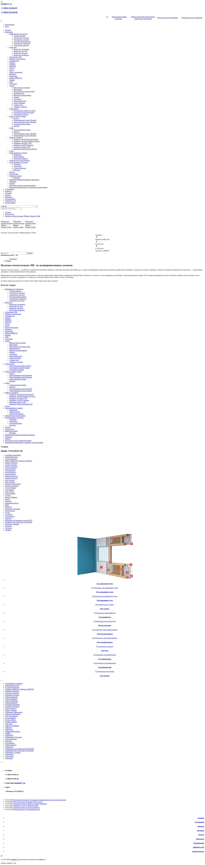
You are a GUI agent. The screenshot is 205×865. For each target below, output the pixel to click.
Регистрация (9, 24)
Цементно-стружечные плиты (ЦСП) (18, 520)
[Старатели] (9, 743)
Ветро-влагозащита (21, 158)
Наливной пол (19, 93)
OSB (11, 82)
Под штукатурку (104, 625)
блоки (11, 128)
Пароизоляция (19, 157)
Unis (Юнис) (9, 490)
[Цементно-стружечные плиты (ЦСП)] (19, 749)
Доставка (200, 830)
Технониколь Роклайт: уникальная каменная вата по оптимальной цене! (39, 800)
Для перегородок (104, 659)
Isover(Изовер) (10, 470)
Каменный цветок (11, 503)
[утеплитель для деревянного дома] (105, 588)
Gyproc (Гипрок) (11, 465)
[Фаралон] (9, 747)
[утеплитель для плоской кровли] (104, 630)
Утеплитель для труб (21, 40)
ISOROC (12, 65)
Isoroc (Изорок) (10, 469)
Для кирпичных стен (105, 600)
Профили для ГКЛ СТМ (22, 143)
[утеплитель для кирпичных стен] (104, 596)
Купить (30, 253)
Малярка (17, 178)
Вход (7, 26)
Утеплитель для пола (21, 38)
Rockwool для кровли (21, 49)
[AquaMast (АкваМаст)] (14, 683)
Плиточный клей (20, 101)
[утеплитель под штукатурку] (105, 621)
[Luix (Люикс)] (11, 708)
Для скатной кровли (105, 642)
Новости (201, 826)
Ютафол (8, 530)
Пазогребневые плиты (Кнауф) (25, 120)
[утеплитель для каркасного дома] (105, 579)
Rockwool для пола (20, 53)
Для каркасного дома (104, 584)
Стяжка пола (18, 105)
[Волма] (8, 728)
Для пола (104, 650)
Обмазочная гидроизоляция (19, 160)
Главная (8, 212)
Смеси (11, 86)
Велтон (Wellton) (11, 497)
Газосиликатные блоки (22, 124)
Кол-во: (4, 253)
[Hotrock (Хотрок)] (12, 695)
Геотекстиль (13, 174)
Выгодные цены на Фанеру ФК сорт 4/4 (27, 802)
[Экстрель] (9, 756)
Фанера (12, 80)
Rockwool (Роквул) (12, 486)
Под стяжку (104, 609)
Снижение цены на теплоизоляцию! (26, 807)
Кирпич (16, 126)
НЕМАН (8, 507)
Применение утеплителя (18, 34)
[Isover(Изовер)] (11, 699)
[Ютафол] (9, 758)
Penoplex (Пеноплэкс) (13, 484)
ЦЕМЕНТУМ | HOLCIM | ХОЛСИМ (18, 522)
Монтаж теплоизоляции (22, 95)
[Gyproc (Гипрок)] (12, 693)
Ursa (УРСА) (9, 492)
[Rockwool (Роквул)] (12, 714)
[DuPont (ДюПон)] (12, 691)
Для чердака (105, 676)
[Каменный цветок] (12, 731)
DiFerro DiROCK (15, 78)
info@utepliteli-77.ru (17, 783)
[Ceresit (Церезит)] (12, 687)
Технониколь (14, 61)
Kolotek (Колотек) (11, 476)
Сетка (11, 151)
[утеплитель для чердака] (104, 671)
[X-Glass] (8, 724)
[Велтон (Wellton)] (12, 726)
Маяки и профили (16, 137)
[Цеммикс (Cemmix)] (13, 752)
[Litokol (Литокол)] (12, 706)
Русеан (7, 513)
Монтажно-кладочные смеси (24, 91)
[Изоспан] (9, 729)
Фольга (12, 172)
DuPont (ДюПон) (11, 463)
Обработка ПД (198, 847)
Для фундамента (20, 36)
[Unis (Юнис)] (10, 718)
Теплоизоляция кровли (22, 42)
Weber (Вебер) (10, 493)
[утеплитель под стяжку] (104, 604)
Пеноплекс (13, 76)
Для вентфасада (104, 617)
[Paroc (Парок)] (11, 710)
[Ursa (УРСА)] (10, 720)
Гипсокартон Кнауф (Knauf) (24, 112)
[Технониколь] (10, 745)
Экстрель (8, 528)
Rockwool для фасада (21, 55)
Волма (7, 499)
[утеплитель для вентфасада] (104, 613)
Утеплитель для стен (21, 45)
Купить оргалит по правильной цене (26, 809)
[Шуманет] (9, 754)
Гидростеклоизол (20, 168)
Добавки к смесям (20, 107)
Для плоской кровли (105, 634)
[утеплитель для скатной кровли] (104, 638)
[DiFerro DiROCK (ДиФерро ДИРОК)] (19, 689)
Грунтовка (17, 99)
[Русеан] (8, 741)
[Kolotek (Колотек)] (12, 705)
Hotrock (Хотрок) (11, 467)
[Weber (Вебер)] (11, 722)
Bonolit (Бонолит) (11, 457)
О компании (199, 822)
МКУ (7, 505)
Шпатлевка (18, 89)
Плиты (16, 118)
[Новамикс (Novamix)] (13, 737)
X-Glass (8, 495)
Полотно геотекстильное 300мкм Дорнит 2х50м (22, 216)
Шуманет (12, 74)
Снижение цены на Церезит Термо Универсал (30, 804)
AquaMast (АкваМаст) (13, 455)
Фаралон (8, 518)
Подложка (13, 84)
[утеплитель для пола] (104, 646)
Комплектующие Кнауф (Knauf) (25, 149)
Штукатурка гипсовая (22, 88)
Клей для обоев (19, 103)
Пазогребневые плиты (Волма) (25, 122)
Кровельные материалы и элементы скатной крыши (28, 187)
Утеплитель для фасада (22, 43)
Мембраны (18, 155)
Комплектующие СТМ (22, 147)
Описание (13, 259)
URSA (11, 68)
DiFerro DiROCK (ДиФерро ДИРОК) (18, 461)
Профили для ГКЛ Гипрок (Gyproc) (27, 141)
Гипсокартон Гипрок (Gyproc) (24, 111)
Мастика (17, 170)
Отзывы (8, 261)
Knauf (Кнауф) (10, 474)
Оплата (201, 835)
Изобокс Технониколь (17, 59)
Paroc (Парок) (10, 482)
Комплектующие (15, 176)
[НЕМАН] (9, 735)
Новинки (12, 182)
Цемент (16, 97)
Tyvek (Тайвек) (10, 488)
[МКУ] (8, 733)
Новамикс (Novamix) (12, 509)
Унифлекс (17, 164)
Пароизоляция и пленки (18, 153)
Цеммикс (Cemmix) (12, 524)
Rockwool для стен (20, 51)
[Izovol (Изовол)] (11, 701)
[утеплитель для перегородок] (104, 655)
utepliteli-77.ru (15, 859)
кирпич (12, 183)
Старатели (9, 515)
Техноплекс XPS (15, 57)
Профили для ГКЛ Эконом (23, 145)
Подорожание (199, 843)
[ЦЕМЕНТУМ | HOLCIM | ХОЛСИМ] (19, 751)
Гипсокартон (14, 109)
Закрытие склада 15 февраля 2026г (25, 806)
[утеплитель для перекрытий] (105, 663)
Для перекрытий (104, 667)
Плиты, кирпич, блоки (17, 116)
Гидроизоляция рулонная (18, 162)
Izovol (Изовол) (10, 472)
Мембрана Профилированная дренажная (24, 180)
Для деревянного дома (104, 592)
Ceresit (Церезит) (11, 459)
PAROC (12, 63)
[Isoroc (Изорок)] (11, 697)
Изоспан (8, 501)
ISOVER (12, 66)
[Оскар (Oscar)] (11, 739)
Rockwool (12, 47)
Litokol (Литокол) (11, 478)
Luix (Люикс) (10, 480)
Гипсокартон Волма (21, 114)
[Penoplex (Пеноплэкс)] (14, 712)
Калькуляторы (198, 851)
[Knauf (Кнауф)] (11, 703)
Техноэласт (18, 166)
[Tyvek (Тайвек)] (11, 716)
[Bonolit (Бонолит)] (12, 685)
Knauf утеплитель (15, 72)
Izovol (11, 70)
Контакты (200, 839)
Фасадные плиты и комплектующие (22, 185)
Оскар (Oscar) (10, 511)
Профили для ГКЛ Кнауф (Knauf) (26, 139)
